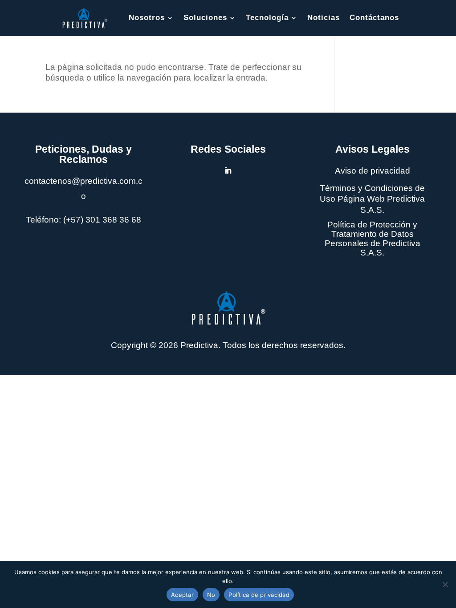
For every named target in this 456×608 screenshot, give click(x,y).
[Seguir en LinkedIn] (228, 170)
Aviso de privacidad (372, 170)
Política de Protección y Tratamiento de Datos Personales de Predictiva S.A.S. (372, 238)
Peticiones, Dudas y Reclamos (83, 154)
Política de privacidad (258, 594)
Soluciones (205, 17)
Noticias (323, 17)
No (211, 594)
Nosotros (147, 17)
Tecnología (267, 17)
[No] (444, 584)
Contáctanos (374, 17)
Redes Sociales (228, 149)
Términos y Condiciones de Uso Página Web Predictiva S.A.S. (372, 199)
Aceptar (182, 594)
